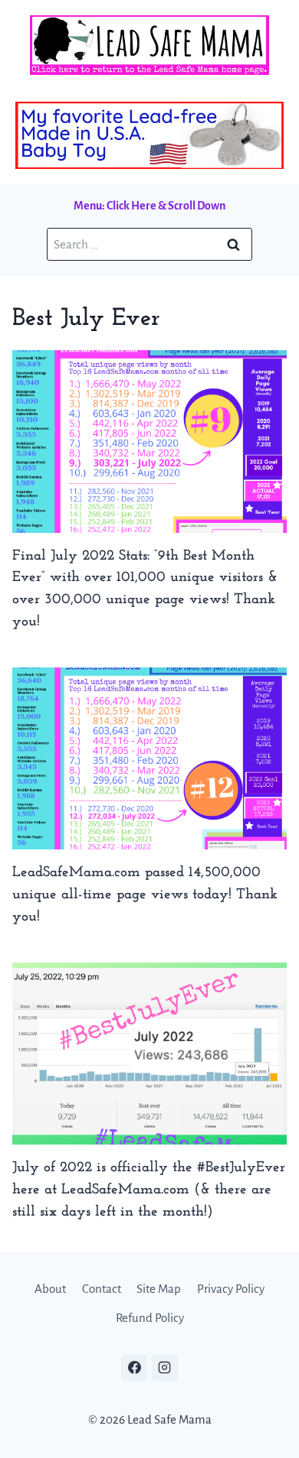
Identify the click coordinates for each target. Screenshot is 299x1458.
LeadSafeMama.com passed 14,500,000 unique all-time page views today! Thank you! (145, 894)
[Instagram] (165, 1368)
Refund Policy (150, 1317)
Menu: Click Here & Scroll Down (149, 206)
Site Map (158, 1288)
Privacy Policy (230, 1288)
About (50, 1288)
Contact (101, 1288)
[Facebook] (134, 1368)
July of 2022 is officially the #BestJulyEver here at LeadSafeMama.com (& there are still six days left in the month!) (148, 1190)
